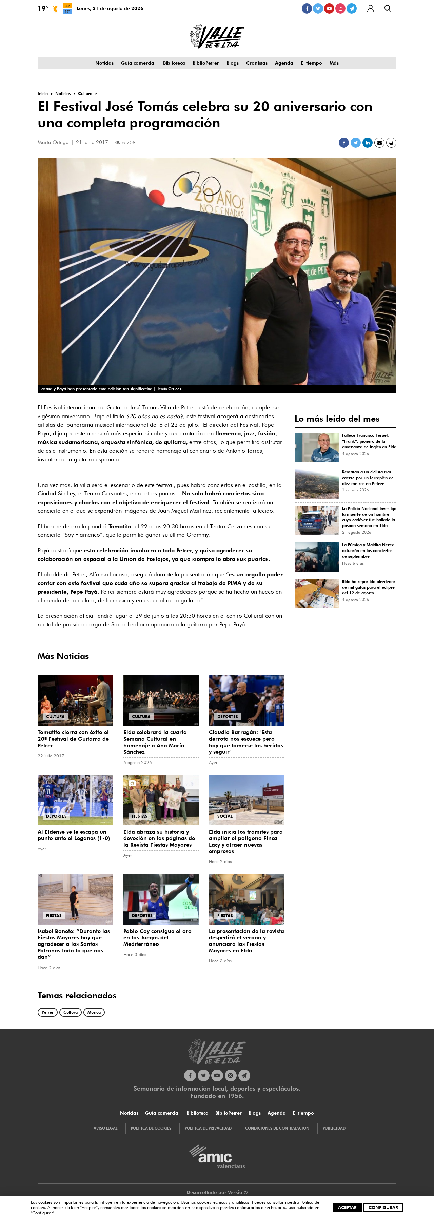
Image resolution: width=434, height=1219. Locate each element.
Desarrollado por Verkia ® (217, 1192)
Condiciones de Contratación (277, 1128)
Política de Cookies (151, 1128)
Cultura (55, 716)
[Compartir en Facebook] (344, 143)
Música (94, 1012)
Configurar (383, 1207)
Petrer (48, 1012)
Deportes (227, 716)
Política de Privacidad (208, 1128)
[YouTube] (329, 8)
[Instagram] (340, 8)
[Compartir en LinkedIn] (367, 143)
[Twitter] (318, 8)
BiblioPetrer (206, 63)
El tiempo (311, 63)
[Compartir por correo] (379, 143)
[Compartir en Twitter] (356, 143)
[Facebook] (307, 8)
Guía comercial (138, 63)
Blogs (232, 63)
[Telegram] (352, 8)
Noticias (104, 63)
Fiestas (139, 816)
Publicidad (334, 1128)
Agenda (284, 63)
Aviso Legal (105, 1128)
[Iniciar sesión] (370, 8)
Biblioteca (174, 63)
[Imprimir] (391, 143)
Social (225, 816)
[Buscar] (387, 8)
